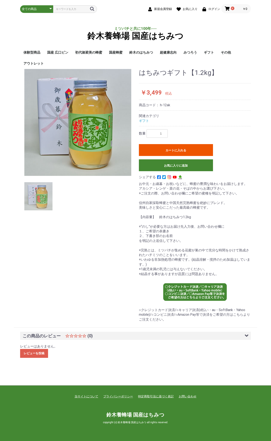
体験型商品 (32, 52)
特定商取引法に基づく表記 (156, 396)
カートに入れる (176, 150)
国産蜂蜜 (116, 52)
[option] (77, 122)
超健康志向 (168, 52)
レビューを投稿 (34, 353)
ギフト (209, 52)
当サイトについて (86, 396)
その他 (226, 52)
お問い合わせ (187, 396)
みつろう (190, 52)
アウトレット (34, 63)
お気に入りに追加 (176, 165)
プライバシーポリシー (118, 396)
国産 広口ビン (57, 52)
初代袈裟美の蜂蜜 (88, 52)
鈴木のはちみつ (141, 52)
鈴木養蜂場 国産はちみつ (135, 36)
